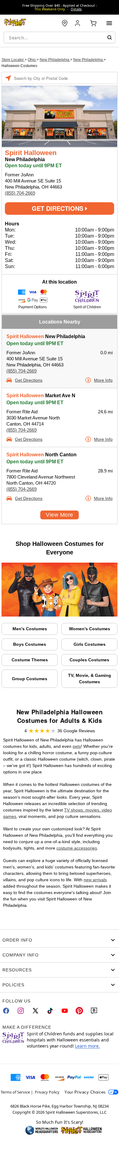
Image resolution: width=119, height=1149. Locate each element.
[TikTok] (50, 1011)
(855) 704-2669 (20, 193)
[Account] (78, 23)
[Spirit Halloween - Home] (15, 23)
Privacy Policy (47, 1092)
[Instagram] (20, 1011)
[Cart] (93, 23)
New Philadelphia (55, 60)
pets (77, 746)
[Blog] (94, 1011)
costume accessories (76, 848)
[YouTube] (64, 1011)
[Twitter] (35, 1011)
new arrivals (95, 879)
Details (76, 9)
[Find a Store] (65, 23)
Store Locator (13, 60)
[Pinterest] (79, 1011)
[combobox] (59, 37)
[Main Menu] (109, 23)
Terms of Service (15, 1092)
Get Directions (58, 208)
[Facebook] (6, 1011)
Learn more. (87, 1046)
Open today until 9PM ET (34, 343)
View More (59, 515)
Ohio (32, 60)
